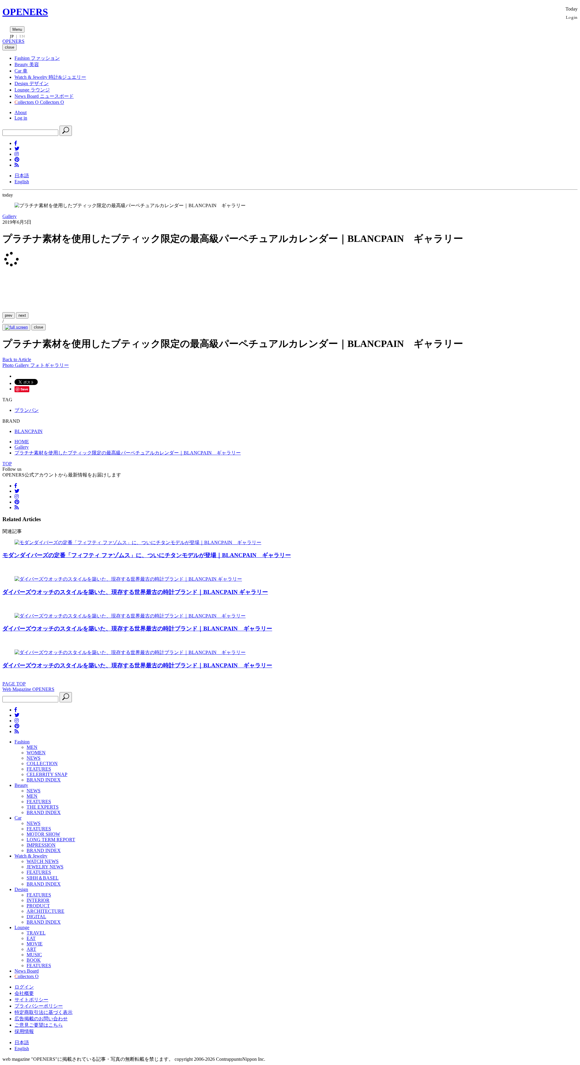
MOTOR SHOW (43, 834)
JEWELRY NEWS (45, 866)
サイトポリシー (31, 999)
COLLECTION (42, 763)
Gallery (9, 216)
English (21, 181)
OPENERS (25, 11)
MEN (32, 747)
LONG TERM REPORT (51, 839)
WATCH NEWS (43, 861)
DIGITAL (36, 916)
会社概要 (24, 993)
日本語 (21, 175)
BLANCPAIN (28, 431)
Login (572, 17)
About (20, 112)
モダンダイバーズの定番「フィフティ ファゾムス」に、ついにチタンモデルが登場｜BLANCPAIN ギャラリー (146, 555)
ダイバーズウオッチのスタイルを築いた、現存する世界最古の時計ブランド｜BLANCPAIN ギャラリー (135, 592)
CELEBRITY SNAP (47, 774)
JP (12, 36)
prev (8, 315)
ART (31, 949)
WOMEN (36, 752)
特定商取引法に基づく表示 (43, 1012)
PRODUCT (38, 905)
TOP (7, 463)
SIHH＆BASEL (43, 878)
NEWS (33, 758)
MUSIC (34, 954)
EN (22, 36)
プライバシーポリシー (38, 1006)
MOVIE (35, 943)
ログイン (24, 987)
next (22, 315)
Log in (20, 117)
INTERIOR (38, 900)
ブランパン (26, 410)
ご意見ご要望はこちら (38, 1025)
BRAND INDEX (44, 779)
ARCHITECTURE (45, 911)
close (38, 327)
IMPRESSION (41, 845)
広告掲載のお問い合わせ (41, 1018)
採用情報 (24, 1031)
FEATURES (39, 768)
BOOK (34, 960)
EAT (31, 938)
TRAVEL (36, 932)
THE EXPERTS (43, 807)
